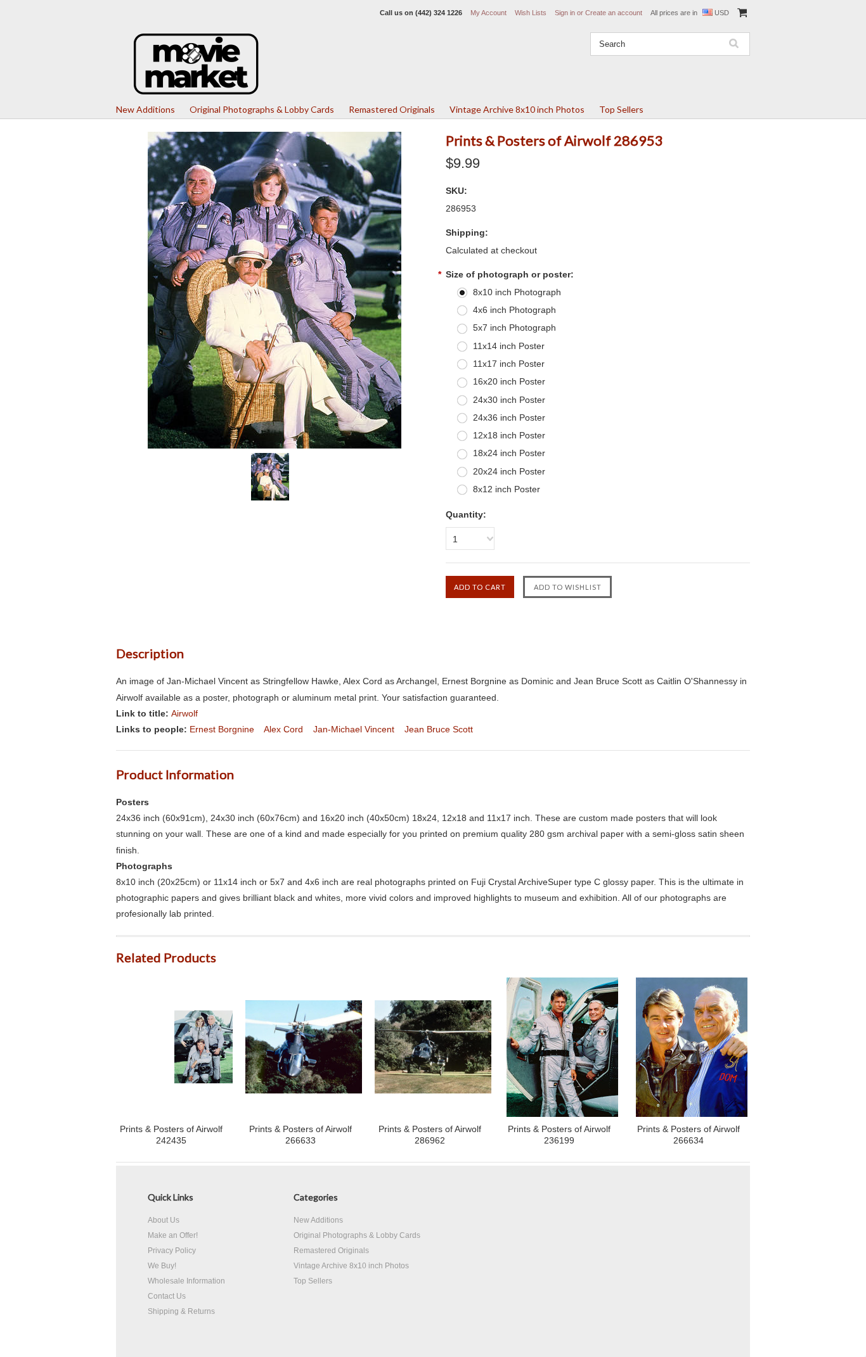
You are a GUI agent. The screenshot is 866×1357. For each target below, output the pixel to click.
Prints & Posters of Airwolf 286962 (429, 1134)
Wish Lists (530, 12)
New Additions (145, 109)
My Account (488, 12)
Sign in (565, 12)
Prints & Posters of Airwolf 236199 (559, 1134)
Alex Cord (283, 729)
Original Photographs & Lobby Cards (262, 109)
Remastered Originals (392, 109)
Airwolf (184, 713)
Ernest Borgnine (222, 729)
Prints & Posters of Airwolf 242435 (171, 1134)
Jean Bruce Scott (438, 729)
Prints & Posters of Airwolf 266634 (688, 1134)
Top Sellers (621, 109)
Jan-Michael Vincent (353, 729)
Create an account (613, 12)
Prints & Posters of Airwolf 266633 (300, 1134)
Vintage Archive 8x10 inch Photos (517, 109)
